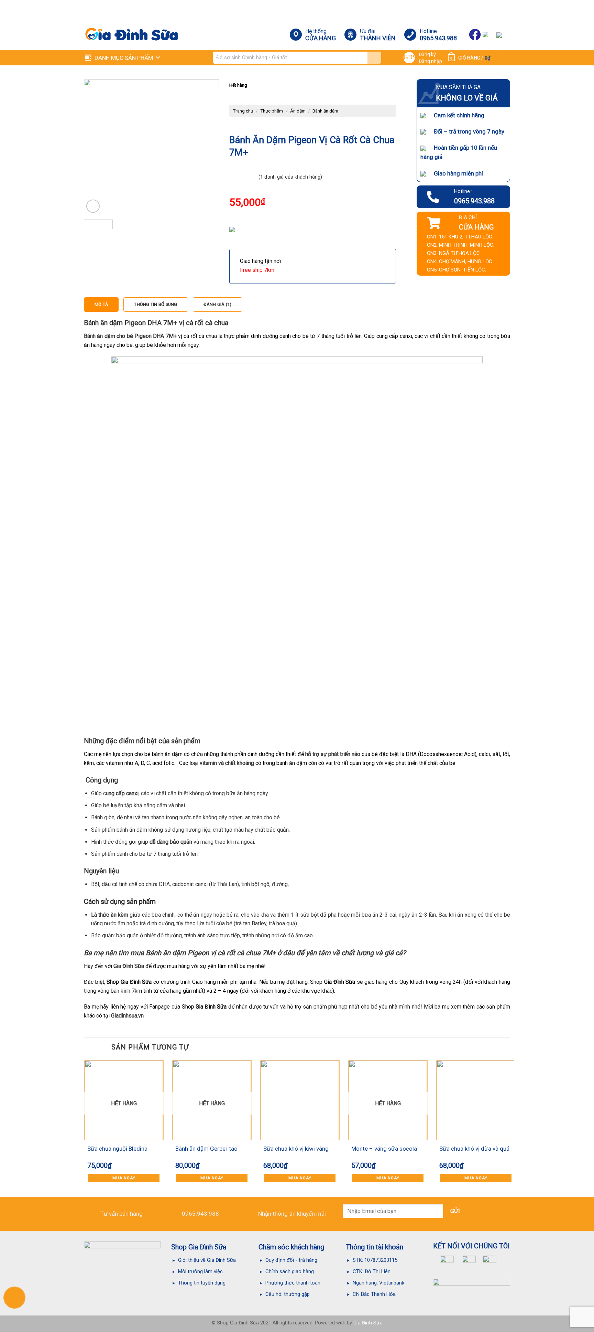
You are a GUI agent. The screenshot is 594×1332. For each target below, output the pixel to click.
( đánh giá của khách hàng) (290, 177)
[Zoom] (93, 206)
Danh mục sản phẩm (124, 57)
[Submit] (374, 58)
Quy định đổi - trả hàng (291, 1260)
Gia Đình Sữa (128, 966)
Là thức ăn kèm (109, 915)
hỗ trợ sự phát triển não (332, 754)
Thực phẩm (271, 111)
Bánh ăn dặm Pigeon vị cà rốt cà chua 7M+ (211, 953)
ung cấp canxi (122, 793)
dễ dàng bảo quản (171, 842)
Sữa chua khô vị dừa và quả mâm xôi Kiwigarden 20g (474, 1149)
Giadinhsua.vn (127, 1015)
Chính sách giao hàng (289, 1271)
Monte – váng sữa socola (384, 1148)
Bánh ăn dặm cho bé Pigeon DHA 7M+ (130, 336)
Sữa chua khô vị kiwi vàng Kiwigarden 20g (296, 1149)
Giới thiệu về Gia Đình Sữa (207, 1260)
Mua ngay (123, 1177)
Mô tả (101, 304)
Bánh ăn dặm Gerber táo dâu (206, 1149)
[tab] (101, 304)
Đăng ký (427, 54)
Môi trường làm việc (201, 1271)
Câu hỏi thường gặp (287, 1294)
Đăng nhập (430, 61)
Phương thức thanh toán (292, 1283)
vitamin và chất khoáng (227, 763)
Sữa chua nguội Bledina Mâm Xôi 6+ (117, 1149)
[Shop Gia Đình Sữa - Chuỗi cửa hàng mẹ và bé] (125, 34)
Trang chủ (243, 111)
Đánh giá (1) (218, 304)
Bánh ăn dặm (325, 111)
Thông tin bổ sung (155, 304)
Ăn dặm (298, 111)
